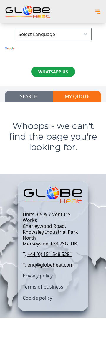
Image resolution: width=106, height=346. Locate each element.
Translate (53, 54)
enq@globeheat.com (50, 265)
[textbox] (53, 239)
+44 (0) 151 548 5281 (49, 254)
